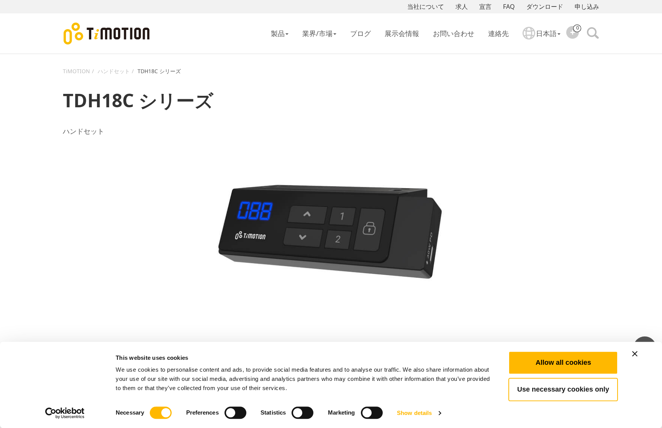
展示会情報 (402, 33)
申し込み (587, 6)
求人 (462, 6)
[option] (331, 231)
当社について (425, 6)
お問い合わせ (453, 33)
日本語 (546, 33)
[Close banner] (634, 353)
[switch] (235, 413)
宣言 (485, 6)
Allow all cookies (563, 362)
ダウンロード (544, 6)
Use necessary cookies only (563, 389)
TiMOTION (76, 71)
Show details (414, 413)
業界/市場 (317, 33)
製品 (278, 33)
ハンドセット (114, 71)
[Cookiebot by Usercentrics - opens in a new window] (64, 413)
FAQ (509, 6)
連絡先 (498, 33)
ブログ (360, 33)
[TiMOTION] (107, 33)
